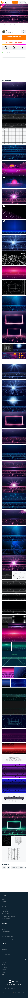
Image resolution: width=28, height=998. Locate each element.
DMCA (3, 997)
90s (8, 935)
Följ (23, 32)
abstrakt (14, 935)
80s (4, 935)
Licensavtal (4, 994)
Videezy (4, 972)
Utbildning (4, 977)
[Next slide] (22, 935)
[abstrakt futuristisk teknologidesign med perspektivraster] (13, 181)
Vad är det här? (15, 52)
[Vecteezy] (2, 2)
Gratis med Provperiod (14, 37)
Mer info (5, 55)
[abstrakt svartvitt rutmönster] (13, 135)
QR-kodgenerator (6, 986)
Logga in (21, 2)
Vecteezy (4, 969)
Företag (4, 974)
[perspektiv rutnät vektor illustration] (8, 718)
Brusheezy (4, 967)
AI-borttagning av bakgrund (8, 984)
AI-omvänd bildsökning (7, 981)
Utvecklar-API (5, 979)
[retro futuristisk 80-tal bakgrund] (13, 167)
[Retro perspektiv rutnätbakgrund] (8, 706)
